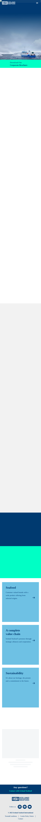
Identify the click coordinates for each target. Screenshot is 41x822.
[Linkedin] (20, 807)
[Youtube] (30, 807)
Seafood (29, 6)
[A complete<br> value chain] (20, 645)
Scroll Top (34, 816)
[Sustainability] (20, 687)
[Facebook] (25, 807)
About (21, 6)
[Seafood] (20, 602)
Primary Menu (37, 2)
